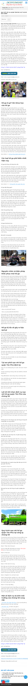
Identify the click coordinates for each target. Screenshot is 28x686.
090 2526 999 (9, 73)
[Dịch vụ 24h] (12, 3)
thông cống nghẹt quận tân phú (17, 154)
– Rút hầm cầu (4, 606)
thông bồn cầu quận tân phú (17, 184)
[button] (8, 19)
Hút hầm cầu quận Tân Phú (9, 602)
